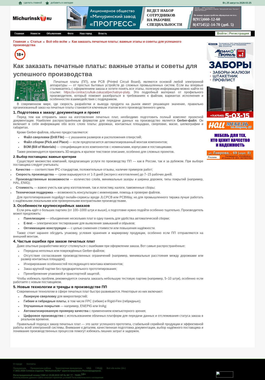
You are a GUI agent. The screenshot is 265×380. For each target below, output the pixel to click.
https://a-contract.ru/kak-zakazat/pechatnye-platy (97, 92)
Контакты (31, 364)
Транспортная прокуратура (68, 368)
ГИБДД (98, 368)
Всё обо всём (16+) (116, 368)
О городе (17, 364)
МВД (89, 368)
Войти (222, 33)
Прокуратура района (40, 368)
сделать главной (33, 2)
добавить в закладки (62, 2)
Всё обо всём (56, 41)
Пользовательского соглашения (87, 377)
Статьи (36, 41)
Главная (19, 41)
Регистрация (239, 33)
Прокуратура (19, 368)
